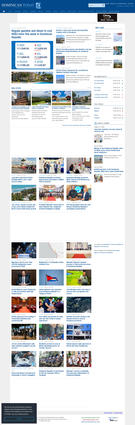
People (55, 11)
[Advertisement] (51, 18)
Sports (62, 11)
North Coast (71, 11)
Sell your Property (85, 125)
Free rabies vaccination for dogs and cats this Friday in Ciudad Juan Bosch (51, 319)
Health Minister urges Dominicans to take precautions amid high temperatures (23, 292)
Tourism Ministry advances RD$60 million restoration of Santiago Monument (104, 63)
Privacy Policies (108, 413)
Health (40, 11)
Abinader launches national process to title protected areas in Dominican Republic (78, 264)
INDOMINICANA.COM (90, 420)
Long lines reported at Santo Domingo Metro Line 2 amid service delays (22, 180)
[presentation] (88, 87)
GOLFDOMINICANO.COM (90, 417)
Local (10, 11)
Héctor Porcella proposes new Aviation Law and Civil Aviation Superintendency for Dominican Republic (73, 51)
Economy (17, 11)
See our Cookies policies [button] (20, 414)
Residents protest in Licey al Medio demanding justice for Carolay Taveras (49, 346)
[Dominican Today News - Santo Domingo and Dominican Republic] (21, 6)
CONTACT (130, 4)
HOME (107, 4)
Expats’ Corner (101, 11)
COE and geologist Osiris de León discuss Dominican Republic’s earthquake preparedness (78, 207)
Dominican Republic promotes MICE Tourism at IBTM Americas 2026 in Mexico (77, 180)
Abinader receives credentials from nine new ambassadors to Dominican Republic (77, 373)
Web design (112, 417)
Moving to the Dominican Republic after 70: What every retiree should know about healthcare (108, 150)
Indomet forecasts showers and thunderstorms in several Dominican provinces (78, 319)
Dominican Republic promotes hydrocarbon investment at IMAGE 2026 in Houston (51, 180)
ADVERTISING (122, 4)
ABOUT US (113, 4)
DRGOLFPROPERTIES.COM (90, 422)
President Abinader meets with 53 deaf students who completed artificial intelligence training (51, 207)
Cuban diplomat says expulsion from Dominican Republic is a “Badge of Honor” (50, 292)
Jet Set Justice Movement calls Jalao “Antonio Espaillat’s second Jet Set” (23, 346)
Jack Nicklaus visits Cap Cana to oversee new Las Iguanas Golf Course (78, 292)
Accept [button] (19, 418)
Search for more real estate (70, 125)
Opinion (48, 11)
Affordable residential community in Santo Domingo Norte (81, 108)
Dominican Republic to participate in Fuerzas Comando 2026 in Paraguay (51, 373)
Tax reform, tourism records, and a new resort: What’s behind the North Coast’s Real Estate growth (23, 207)
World (25, 11)
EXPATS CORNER (103, 123)
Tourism (33, 11)
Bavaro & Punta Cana (86, 11)
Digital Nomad (114, 11)
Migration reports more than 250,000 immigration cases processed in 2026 (21, 264)
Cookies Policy (118, 413)
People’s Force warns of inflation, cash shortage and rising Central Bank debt (104, 49)
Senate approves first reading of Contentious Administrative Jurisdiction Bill (23, 319)
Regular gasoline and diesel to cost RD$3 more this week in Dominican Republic (31, 34)
